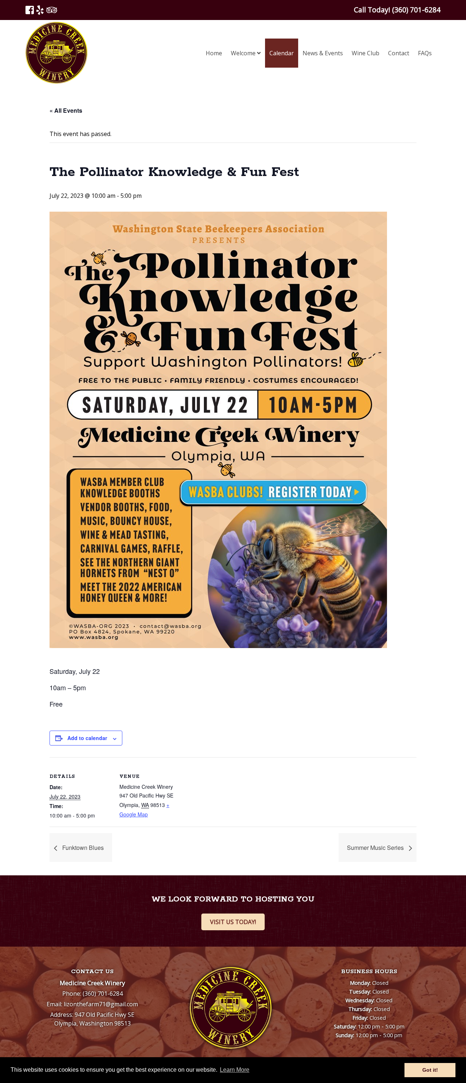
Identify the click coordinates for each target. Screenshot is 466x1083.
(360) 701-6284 (103, 994)
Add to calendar (87, 738)
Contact (398, 53)
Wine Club (365, 53)
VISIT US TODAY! (233, 922)
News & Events (323, 53)
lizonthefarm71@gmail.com (101, 1004)
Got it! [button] (430, 1070)
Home (214, 53)
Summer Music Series (376, 847)
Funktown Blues (82, 847)
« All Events (66, 110)
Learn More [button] (234, 1070)
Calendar (281, 53)
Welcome (244, 53)
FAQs (425, 53)
